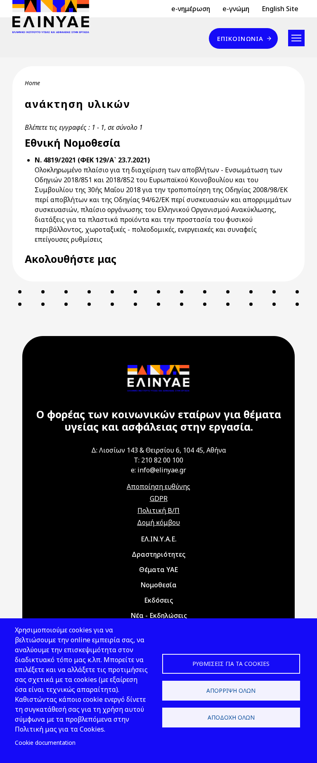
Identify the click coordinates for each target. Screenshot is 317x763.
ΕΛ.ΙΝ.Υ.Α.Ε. (159, 539)
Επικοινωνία (240, 38)
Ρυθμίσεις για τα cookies (231, 664)
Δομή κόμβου (158, 522)
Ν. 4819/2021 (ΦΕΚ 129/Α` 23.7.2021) (92, 160)
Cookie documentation (45, 742)
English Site (280, 8)
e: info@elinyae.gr (158, 469)
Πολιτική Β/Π (158, 510)
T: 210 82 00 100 (158, 460)
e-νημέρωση (190, 8)
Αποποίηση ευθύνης (158, 486)
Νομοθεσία (158, 584)
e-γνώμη (235, 8)
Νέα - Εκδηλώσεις (158, 615)
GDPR (159, 498)
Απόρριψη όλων (230, 690)
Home (32, 83)
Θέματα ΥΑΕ (158, 569)
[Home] (54, 16)
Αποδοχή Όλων (231, 717)
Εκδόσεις (158, 600)
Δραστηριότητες (158, 554)
